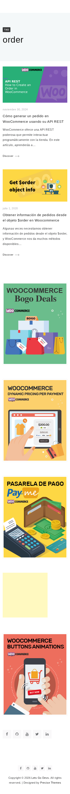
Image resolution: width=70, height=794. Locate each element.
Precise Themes (50, 782)
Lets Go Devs (40, 777)
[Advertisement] (25, 595)
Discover (8, 155)
